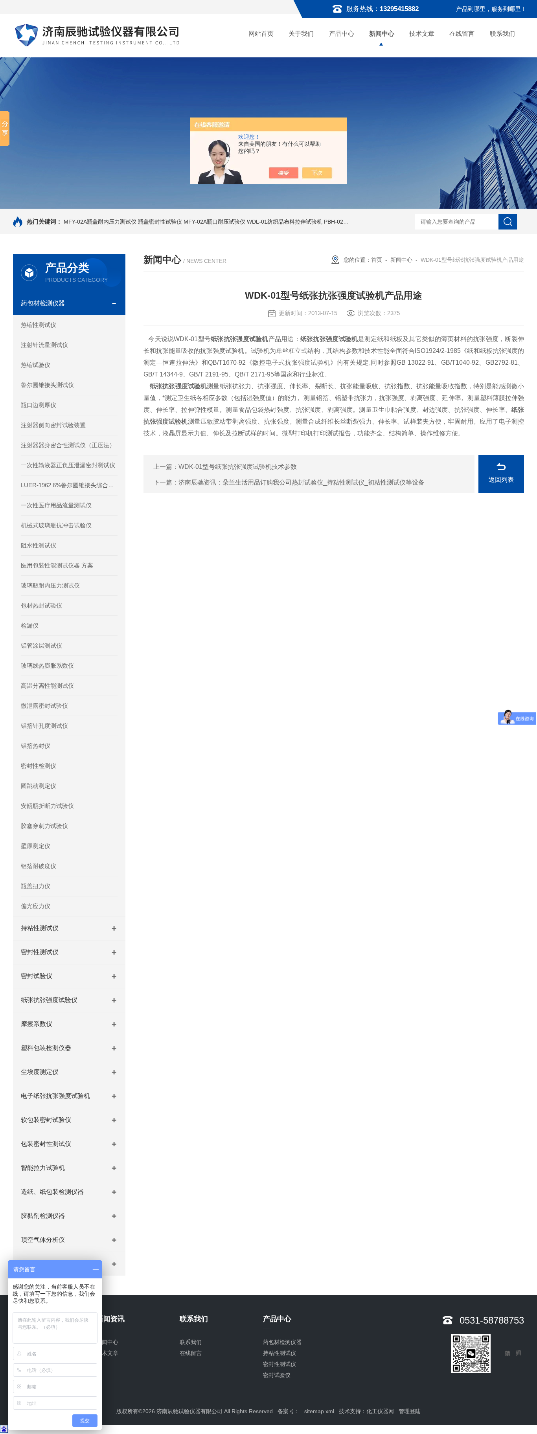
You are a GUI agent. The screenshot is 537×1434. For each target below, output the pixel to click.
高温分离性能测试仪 (47, 685)
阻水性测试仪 (38, 545)
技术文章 (421, 33)
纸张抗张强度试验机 (239, 339)
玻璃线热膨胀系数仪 (47, 665)
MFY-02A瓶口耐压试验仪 (214, 221)
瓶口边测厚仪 (38, 405)
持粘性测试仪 (40, 928)
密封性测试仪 (40, 952)
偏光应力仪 (35, 906)
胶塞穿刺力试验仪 (44, 826)
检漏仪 (30, 625)
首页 (376, 260)
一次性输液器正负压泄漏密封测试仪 (68, 465)
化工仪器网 (380, 1411)
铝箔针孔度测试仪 (44, 725)
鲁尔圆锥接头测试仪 (47, 385)
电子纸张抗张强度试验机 (55, 1095)
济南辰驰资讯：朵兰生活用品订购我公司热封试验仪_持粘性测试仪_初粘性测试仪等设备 (301, 482)
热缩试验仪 (35, 365)
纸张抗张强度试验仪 (49, 1000)
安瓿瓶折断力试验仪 (47, 805)
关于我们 (301, 33)
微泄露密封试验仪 (44, 705)
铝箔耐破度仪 (38, 866)
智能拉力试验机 (43, 1167)
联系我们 (502, 33)
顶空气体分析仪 (43, 1239)
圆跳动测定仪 (38, 785)
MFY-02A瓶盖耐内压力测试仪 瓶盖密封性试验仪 (123, 221)
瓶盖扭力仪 (35, 886)
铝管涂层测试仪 (41, 645)
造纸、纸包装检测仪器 (52, 1191)
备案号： (289, 1411)
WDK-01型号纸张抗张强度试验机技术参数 (237, 466)
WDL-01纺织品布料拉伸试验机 (284, 221)
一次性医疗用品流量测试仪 (56, 505)
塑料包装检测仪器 (46, 1048)
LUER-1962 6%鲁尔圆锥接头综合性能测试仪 (69, 485)
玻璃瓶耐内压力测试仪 (50, 585)
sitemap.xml (319, 1411)
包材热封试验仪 (41, 605)
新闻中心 (381, 33)
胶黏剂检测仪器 (43, 1215)
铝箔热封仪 (35, 745)
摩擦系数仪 (36, 1024)
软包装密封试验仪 (46, 1119)
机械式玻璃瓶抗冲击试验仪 (56, 525)
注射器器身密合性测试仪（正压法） (68, 445)
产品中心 (341, 33)
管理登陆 (410, 1411)
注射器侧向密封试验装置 (53, 425)
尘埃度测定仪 (40, 1072)
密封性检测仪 (38, 765)
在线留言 (461, 33)
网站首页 (261, 33)
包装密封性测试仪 (46, 1143)
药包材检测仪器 (43, 303)
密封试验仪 (36, 976)
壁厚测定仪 (35, 846)
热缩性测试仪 (38, 324)
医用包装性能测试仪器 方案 (57, 565)
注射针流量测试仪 (44, 345)
